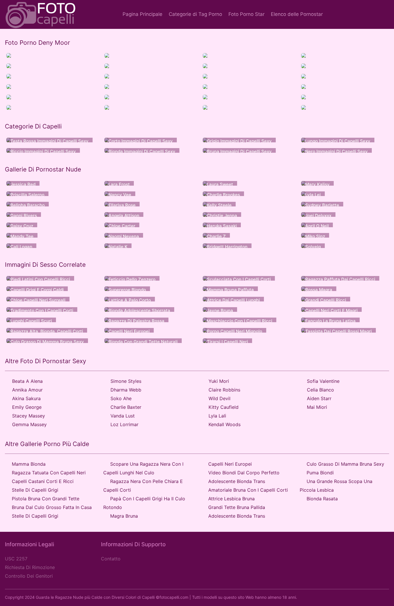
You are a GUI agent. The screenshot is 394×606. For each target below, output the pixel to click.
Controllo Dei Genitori (29, 576)
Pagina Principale (142, 14)
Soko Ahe (121, 398)
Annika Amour (27, 390)
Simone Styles (125, 381)
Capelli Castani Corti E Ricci (43, 481)
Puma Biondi (320, 473)
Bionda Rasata (322, 498)
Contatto (111, 559)
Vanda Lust (122, 416)
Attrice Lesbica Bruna (231, 498)
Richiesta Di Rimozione (30, 567)
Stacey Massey (28, 416)
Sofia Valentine (323, 381)
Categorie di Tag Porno (195, 14)
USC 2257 (16, 559)
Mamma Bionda (29, 464)
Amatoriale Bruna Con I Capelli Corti (248, 490)
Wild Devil (219, 398)
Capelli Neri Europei (230, 464)
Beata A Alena (27, 381)
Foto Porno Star (246, 14)
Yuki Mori (219, 381)
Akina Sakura (26, 398)
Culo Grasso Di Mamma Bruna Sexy (345, 464)
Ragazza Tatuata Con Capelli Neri (49, 473)
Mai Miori (317, 407)
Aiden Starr (319, 398)
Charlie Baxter (125, 407)
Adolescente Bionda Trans (236, 481)
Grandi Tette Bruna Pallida (236, 507)
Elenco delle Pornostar (297, 14)
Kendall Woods (225, 424)
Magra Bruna (124, 516)
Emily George (27, 407)
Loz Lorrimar (124, 424)
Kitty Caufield (224, 407)
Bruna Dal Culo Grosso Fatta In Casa (52, 507)
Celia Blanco (320, 390)
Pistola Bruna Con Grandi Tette (45, 498)
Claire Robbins (224, 390)
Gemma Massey (29, 424)
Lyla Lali (217, 416)
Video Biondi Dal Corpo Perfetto (243, 473)
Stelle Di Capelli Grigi (35, 490)
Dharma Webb (125, 390)
